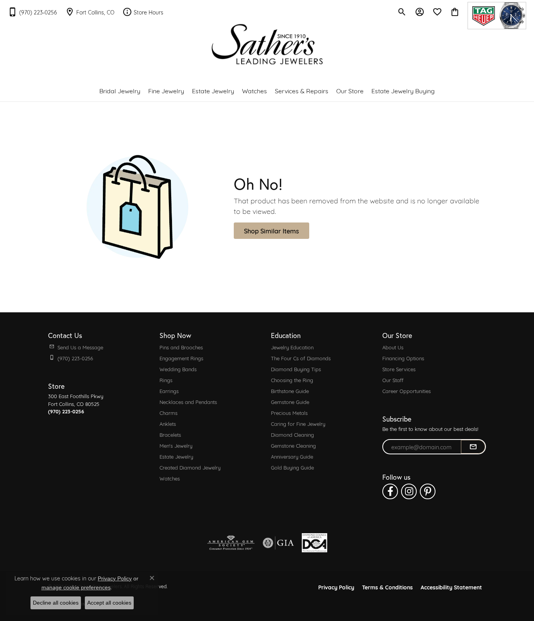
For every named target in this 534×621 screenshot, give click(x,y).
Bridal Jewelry (119, 90)
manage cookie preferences (76, 587)
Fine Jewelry (166, 90)
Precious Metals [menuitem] (289, 412)
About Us (392, 347)
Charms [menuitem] (168, 412)
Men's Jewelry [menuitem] (175, 445)
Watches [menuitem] (169, 478)
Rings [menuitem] (165, 379)
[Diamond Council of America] (314, 542)
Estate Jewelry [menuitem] (176, 456)
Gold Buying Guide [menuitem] (292, 467)
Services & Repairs (301, 90)
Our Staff (392, 379)
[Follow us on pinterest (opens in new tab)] (427, 491)
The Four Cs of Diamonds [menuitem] (301, 357)
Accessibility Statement (451, 587)
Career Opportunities (406, 390)
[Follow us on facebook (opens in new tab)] (390, 491)
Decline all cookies (56, 603)
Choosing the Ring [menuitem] (292, 379)
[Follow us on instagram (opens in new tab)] (409, 491)
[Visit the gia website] (278, 543)
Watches (254, 90)
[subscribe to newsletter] (473, 447)
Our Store (350, 90)
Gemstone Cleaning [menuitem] (293, 445)
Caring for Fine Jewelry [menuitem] (298, 423)
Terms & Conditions (387, 587)
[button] (402, 12)
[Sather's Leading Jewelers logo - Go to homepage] (267, 44)
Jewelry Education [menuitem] (292, 347)
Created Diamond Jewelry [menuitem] (189, 467)
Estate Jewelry (213, 90)
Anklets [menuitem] (167, 423)
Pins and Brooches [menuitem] (181, 347)
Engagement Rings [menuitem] (181, 357)
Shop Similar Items (271, 230)
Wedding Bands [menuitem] (178, 368)
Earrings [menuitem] (169, 390)
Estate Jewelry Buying (403, 90)
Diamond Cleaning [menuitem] (292, 434)
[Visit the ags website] (231, 543)
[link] (32, 12)
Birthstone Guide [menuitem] (290, 390)
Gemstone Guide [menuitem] (290, 401)
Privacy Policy (336, 587)
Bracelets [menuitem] (170, 434)
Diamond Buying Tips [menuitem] (296, 368)
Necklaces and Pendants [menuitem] (188, 401)
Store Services (399, 368)
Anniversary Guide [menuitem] (292, 456)
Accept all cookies (109, 603)
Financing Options (403, 357)
